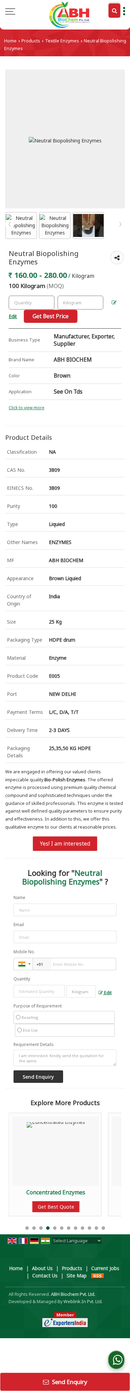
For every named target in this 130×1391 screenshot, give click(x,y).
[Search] (114, 10)
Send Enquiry (69, 1382)
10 (89, 1228)
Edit (107, 993)
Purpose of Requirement (38, 1006)
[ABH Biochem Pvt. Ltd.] (69, 15)
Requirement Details (33, 1044)
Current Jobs (105, 1268)
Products (30, 41)
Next (120, 224)
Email (19, 925)
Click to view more (26, 407)
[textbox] (80, 303)
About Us (42, 1268)
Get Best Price (51, 316)
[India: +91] (23, 964)
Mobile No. (24, 952)
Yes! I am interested (65, 843)
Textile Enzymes (62, 41)
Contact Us (45, 1275)
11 (96, 1228)
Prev (9, 224)
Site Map (77, 1275)
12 (103, 1228)
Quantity (22, 979)
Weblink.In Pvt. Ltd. (83, 1301)
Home (10, 41)
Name (19, 897)
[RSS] (98, 1275)
